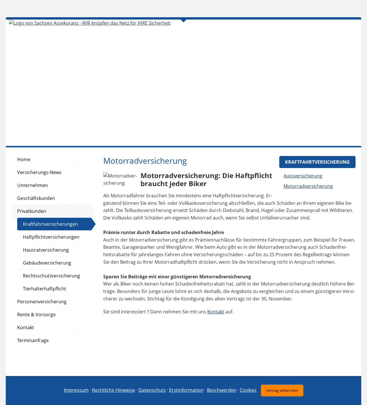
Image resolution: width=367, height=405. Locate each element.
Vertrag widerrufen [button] (282, 390)
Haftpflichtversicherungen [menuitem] (51, 237)
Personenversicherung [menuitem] (42, 301)
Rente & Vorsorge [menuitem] (36, 314)
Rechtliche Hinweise (113, 390)
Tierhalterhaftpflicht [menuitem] (44, 289)
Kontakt (215, 311)
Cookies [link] (248, 390)
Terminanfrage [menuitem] (33, 340)
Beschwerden (221, 390)
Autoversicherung (303, 176)
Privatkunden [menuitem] (31, 211)
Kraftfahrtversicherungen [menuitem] (50, 224)
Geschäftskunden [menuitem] (36, 198)
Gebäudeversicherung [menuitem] (47, 263)
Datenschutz (152, 390)
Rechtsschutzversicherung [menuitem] (51, 276)
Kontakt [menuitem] (25, 327)
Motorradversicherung (308, 186)
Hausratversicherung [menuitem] (46, 250)
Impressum (76, 390)
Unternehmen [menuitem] (32, 185)
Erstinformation (186, 390)
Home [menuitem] (23, 159)
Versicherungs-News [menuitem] (39, 172)
